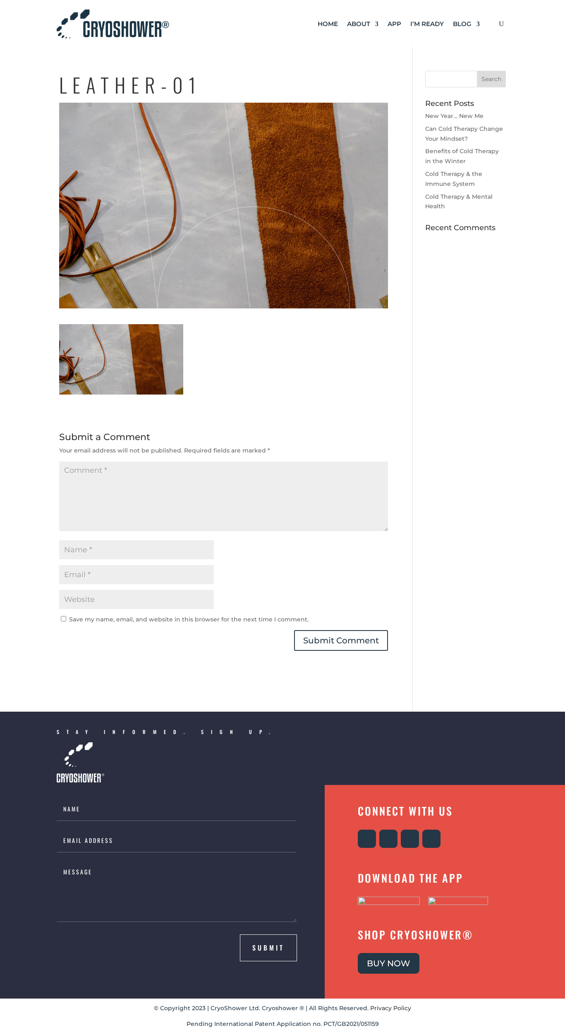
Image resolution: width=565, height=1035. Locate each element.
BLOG (462, 24)
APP (394, 24)
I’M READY (427, 24)
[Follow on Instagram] (367, 839)
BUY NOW (388, 963)
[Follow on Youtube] (410, 839)
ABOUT (358, 24)
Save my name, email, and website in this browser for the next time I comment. (189, 619)
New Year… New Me (454, 116)
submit (268, 948)
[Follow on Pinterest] (431, 839)
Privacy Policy (390, 1008)
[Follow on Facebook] (388, 839)
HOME (328, 24)
